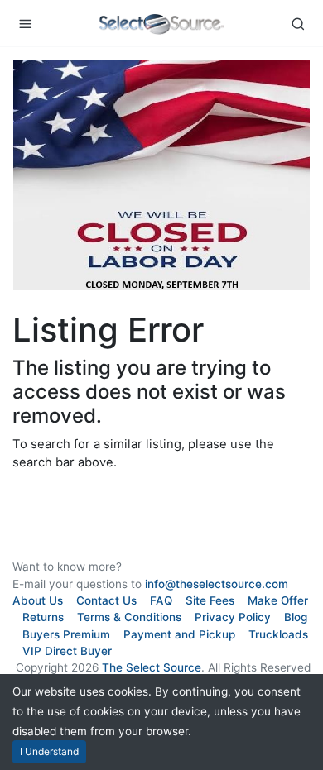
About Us (37, 600)
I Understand (49, 751)
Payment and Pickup (179, 634)
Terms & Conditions (129, 617)
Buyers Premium (66, 634)
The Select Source (151, 667)
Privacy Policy (233, 617)
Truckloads (278, 634)
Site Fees (210, 600)
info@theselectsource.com (216, 584)
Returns (43, 617)
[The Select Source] (161, 23)
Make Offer (278, 600)
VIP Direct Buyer (67, 651)
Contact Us (106, 600)
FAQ (161, 600)
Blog (295, 617)
